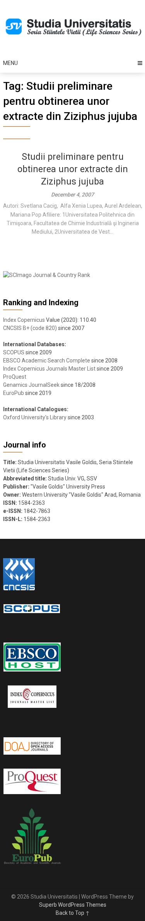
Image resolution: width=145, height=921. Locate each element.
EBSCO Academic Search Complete (46, 360)
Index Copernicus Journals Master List (49, 369)
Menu (10, 63)
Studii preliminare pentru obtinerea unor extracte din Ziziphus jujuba (72, 169)
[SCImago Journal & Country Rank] (46, 275)
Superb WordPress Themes (72, 905)
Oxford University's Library (35, 417)
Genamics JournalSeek (31, 385)
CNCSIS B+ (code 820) (30, 328)
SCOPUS (13, 352)
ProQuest (14, 377)
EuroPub (13, 393)
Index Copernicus (24, 320)
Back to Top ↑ (73, 913)
